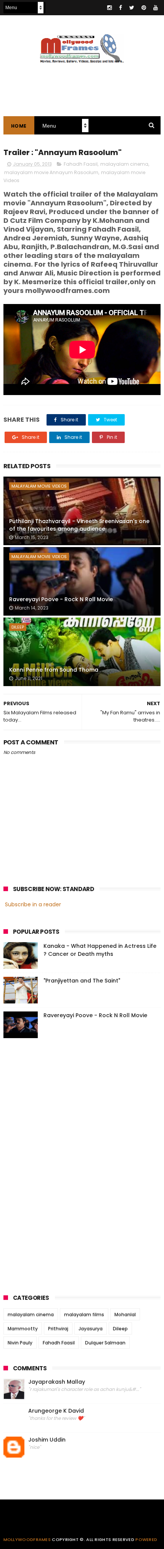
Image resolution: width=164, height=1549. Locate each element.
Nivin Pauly (20, 1342)
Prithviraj (58, 1328)
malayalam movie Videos (39, 486)
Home (19, 126)
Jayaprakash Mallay (56, 1382)
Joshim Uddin (47, 1440)
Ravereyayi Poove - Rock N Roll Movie (61, 599)
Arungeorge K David (56, 1411)
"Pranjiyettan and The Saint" (81, 980)
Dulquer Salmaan (105, 1342)
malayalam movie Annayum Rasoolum (51, 172)
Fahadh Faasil (81, 164)
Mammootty (23, 1328)
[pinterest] (144, 7)
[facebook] (120, 7)
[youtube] (156, 7)
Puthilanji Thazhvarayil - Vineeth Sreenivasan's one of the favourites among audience (79, 525)
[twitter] (132, 7)
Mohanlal (125, 1314)
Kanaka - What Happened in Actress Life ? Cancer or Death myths (99, 950)
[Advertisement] (60, 1164)
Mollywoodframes (27, 1539)
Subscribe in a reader (33, 904)
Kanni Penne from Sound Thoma (53, 670)
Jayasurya (91, 1328)
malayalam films (84, 1314)
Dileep (17, 627)
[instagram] (109, 7)
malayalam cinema (124, 164)
